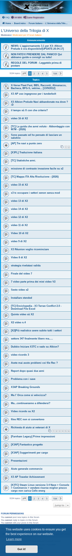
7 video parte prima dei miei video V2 (33, 281)
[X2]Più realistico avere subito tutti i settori (36, 330)
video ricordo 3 (20, 354)
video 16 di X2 (19, 118)
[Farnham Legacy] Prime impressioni (33, 436)
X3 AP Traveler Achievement (28, 476)
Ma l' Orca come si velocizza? (28, 395)
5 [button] (46, 73)
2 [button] (34, 73)
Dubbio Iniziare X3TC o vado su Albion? (35, 346)
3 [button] (38, 73)
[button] (24, 73)
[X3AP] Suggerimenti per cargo (29, 452)
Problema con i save (23, 379)
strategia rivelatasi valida (26, 265)
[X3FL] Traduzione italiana (26, 152)
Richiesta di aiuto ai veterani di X (30, 427)
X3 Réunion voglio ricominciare (30, 249)
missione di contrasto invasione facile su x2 (37, 168)
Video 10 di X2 (19, 233)
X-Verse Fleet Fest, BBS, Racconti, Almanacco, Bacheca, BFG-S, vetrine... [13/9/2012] (38, 87)
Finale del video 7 (21, 273)
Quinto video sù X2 (22, 314)
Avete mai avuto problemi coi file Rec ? (34, 362)
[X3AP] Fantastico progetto (27, 444)
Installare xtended (21, 297)
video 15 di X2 (19, 184)
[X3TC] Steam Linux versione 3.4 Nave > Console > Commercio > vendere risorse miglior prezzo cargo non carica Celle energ (40, 487)
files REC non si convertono (27, 419)
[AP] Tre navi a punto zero (26, 143)
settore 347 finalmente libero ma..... (32, 338)
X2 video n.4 (18, 322)
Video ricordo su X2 (23, 411)
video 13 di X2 (19, 200)
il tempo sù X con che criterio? (29, 110)
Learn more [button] (14, 539)
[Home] (36, 7)
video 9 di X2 (18, 241)
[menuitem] (6, 17)
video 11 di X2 (19, 225)
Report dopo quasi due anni (27, 370)
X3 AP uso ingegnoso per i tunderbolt (33, 93)
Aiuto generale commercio (26, 468)
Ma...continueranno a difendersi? (30, 403)
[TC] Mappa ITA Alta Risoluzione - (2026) (35, 176)
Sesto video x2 (19, 289)
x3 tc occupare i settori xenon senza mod (35, 192)
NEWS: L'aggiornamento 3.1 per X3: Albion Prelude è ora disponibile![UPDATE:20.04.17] (37, 47)
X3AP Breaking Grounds (25, 387)
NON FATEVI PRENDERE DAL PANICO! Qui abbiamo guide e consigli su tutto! (36, 56)
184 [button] (55, 73)
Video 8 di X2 (19, 257)
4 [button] (42, 73)
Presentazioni (19, 460)
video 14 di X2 (19, 209)
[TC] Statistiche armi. (23, 160)
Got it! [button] (21, 549)
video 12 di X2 (19, 217)
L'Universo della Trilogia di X (25, 30)
